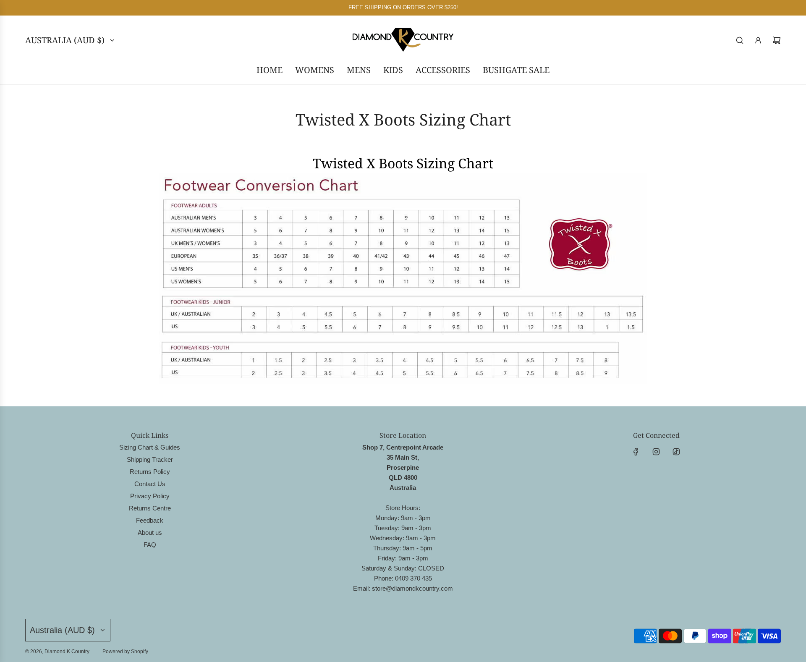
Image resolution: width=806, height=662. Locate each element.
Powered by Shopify (125, 651)
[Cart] (776, 40)
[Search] (739, 40)
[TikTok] (676, 451)
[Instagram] (656, 451)
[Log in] (758, 40)
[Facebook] (636, 451)
